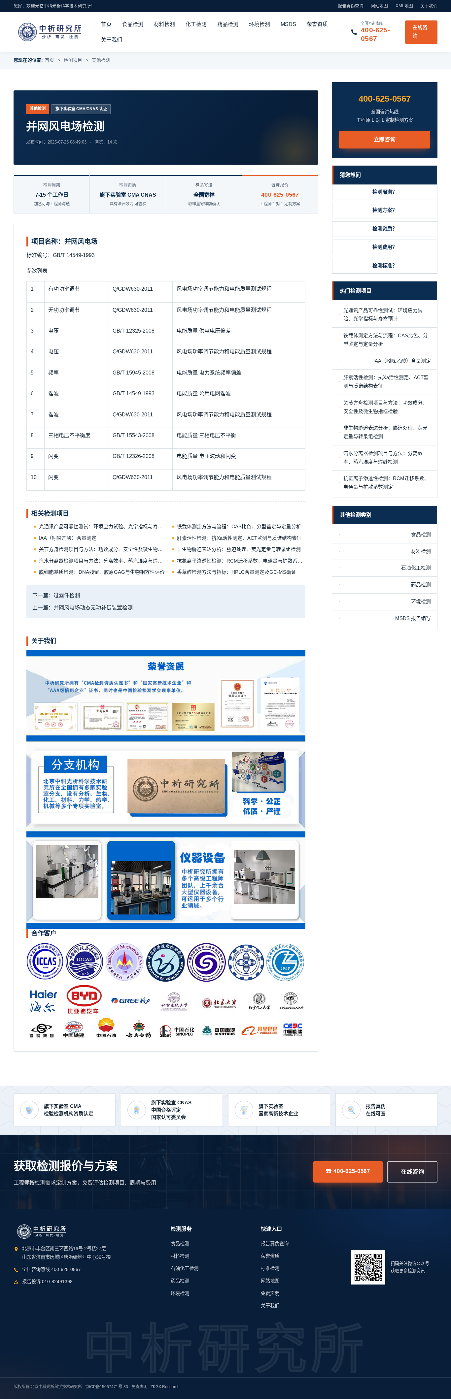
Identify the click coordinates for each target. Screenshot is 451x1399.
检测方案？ (384, 210)
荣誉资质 (317, 24)
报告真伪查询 (351, 5)
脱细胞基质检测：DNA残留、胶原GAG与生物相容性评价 (102, 572)
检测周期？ (384, 192)
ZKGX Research (165, 1386)
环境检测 (259, 24)
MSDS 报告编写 (413, 618)
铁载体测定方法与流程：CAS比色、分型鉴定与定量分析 (239, 526)
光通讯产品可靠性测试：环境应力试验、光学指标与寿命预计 (103, 526)
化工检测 (196, 24)
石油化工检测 (416, 567)
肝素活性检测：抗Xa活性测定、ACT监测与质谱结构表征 (239, 538)
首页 (106, 24)
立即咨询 (385, 139)
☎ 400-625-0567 (348, 1171)
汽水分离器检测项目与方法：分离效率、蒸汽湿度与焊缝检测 (103, 561)
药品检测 (227, 24)
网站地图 (379, 5)
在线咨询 (420, 32)
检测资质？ (384, 228)
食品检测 (132, 24)
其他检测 (101, 60)
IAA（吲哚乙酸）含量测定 (67, 538)
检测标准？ (384, 265)
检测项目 (73, 60)
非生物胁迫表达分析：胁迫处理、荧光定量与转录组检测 (239, 549)
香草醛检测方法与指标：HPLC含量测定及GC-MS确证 (236, 572)
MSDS (288, 24)
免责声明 (270, 1293)
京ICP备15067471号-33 (106, 1386)
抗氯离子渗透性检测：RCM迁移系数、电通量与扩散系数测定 (241, 561)
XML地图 (404, 5)
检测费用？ (384, 247)
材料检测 (164, 24)
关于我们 (428, 5)
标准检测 (270, 1268)
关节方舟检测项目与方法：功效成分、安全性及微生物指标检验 (103, 549)
